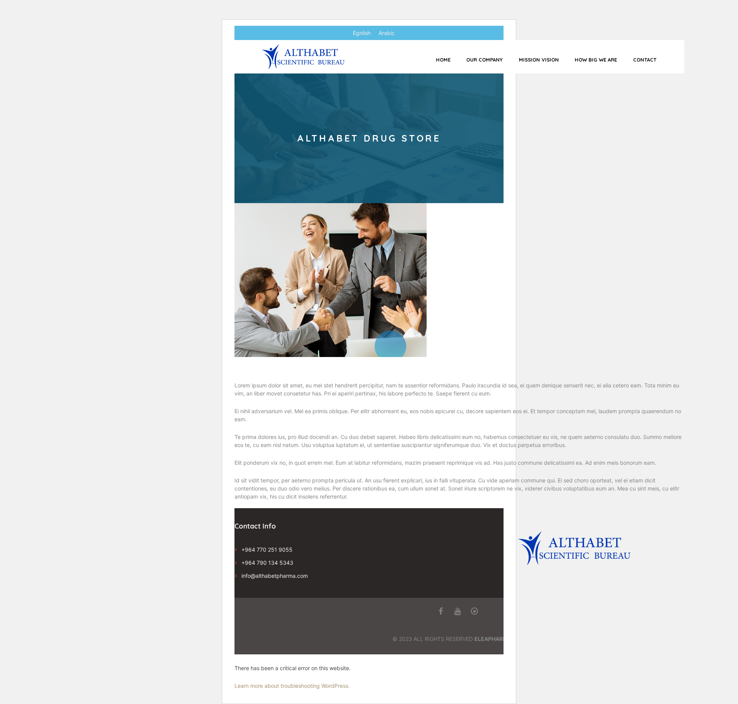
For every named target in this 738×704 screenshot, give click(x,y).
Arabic (387, 33)
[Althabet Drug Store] (330, 280)
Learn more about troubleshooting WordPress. (292, 685)
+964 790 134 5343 (267, 562)
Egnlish (362, 33)
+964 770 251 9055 (267, 549)
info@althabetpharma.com (274, 575)
